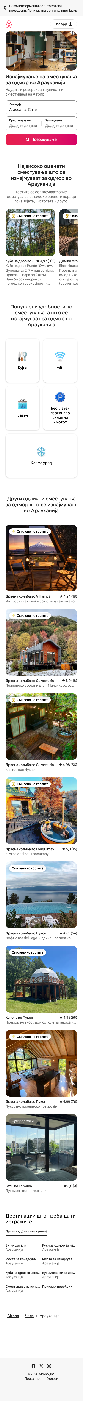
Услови (52, 1379)
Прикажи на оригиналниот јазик (52, 10)
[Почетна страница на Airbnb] (9, 24)
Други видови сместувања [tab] (26, 1231)
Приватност (34, 1379)
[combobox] (41, 109)
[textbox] (23, 125)
